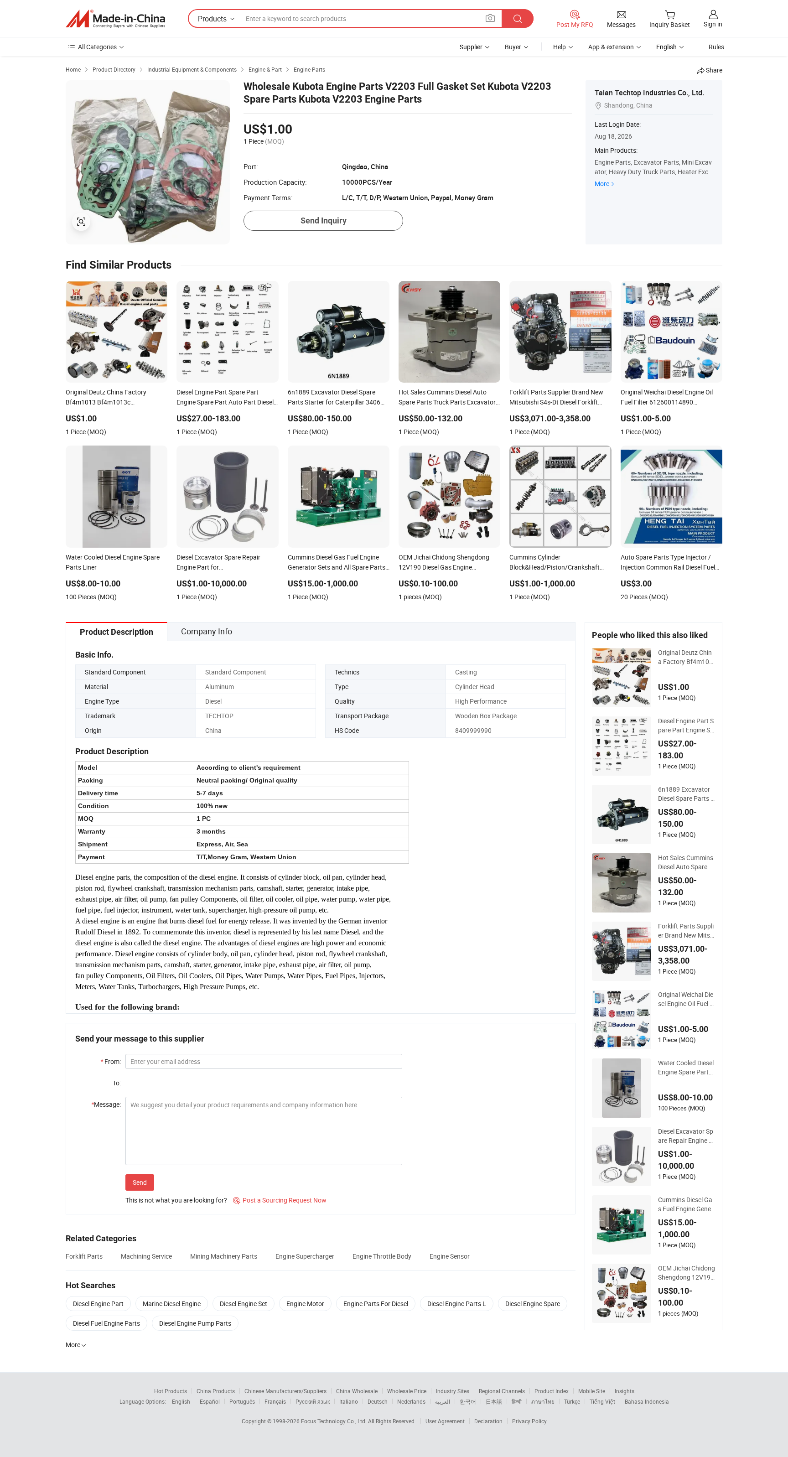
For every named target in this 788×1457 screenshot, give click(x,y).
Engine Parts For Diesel (375, 1303)
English (181, 1401)
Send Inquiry (324, 220)
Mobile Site (591, 1391)
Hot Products (170, 1391)
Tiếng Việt (602, 1401)
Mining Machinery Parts (223, 1256)
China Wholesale (357, 1391)
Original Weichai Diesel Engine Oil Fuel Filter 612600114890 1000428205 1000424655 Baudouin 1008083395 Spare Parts (686, 999)
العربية (442, 1401)
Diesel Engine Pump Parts (195, 1323)
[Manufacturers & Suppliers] (115, 18)
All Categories (97, 46)
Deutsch (378, 1401)
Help (559, 46)
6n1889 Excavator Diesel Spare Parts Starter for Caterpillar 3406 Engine (686, 794)
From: (110, 1061)
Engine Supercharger (304, 1256)
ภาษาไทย (543, 1401)
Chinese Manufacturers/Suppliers (285, 1391)
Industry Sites (452, 1391)
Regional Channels (502, 1391)
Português (242, 1401)
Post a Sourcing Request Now (280, 1200)
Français (275, 1401)
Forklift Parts (84, 1256)
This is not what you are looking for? (176, 1200)
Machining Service (146, 1256)
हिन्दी (517, 1401)
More (602, 183)
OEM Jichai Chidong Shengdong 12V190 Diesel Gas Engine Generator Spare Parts (686, 1273)
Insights (624, 1391)
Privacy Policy (529, 1421)
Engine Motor (305, 1303)
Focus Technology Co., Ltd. (334, 1421)
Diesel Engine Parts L (456, 1303)
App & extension (611, 46)
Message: (106, 1104)
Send (140, 1182)
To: (117, 1082)
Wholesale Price (406, 1391)
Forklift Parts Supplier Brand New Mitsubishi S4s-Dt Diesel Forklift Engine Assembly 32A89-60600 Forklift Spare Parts (686, 931)
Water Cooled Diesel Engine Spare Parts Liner (686, 1067)
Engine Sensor (450, 1256)
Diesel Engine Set (243, 1303)
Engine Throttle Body (382, 1256)
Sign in (713, 24)
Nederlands (411, 1401)
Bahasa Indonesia (647, 1401)
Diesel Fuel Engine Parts (106, 1323)
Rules (716, 46)
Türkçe (572, 1401)
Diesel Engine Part (98, 1303)
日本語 (494, 1401)
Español (210, 1401)
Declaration (488, 1421)
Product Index (551, 1391)
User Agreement (445, 1421)
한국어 (468, 1401)
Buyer (513, 46)
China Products (216, 1391)
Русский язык (313, 1401)
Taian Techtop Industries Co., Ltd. (649, 93)
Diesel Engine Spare (532, 1303)
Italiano (348, 1401)
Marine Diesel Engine (172, 1303)
